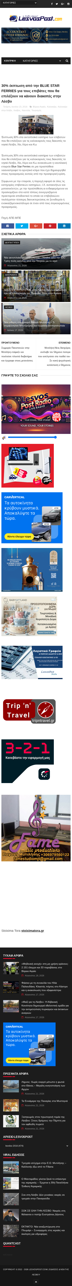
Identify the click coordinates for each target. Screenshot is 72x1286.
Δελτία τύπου (12, 243)
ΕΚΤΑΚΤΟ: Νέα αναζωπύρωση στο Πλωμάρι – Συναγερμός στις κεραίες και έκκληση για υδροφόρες (43, 1230)
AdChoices (7, 1255)
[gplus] (62, 4)
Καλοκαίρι (51, 107)
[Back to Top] (36, 1281)
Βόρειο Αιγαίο (39, 107)
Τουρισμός (36, 110)
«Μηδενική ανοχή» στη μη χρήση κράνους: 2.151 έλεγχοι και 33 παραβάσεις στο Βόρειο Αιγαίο (45, 967)
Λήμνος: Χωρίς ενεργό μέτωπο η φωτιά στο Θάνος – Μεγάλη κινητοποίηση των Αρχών (43, 1085)
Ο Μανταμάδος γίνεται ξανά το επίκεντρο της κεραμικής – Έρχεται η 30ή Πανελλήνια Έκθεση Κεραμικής (44, 1182)
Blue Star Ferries (21, 166)
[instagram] (68, 4)
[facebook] (52, 4)
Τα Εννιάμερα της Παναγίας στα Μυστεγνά (44, 1101)
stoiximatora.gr (32, 930)
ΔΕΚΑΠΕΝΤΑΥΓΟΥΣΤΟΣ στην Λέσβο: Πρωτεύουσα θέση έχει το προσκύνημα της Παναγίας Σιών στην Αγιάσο (35, 292)
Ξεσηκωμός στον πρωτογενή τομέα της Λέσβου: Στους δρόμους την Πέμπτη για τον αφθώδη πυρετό (43, 1120)
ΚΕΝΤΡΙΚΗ (10, 61)
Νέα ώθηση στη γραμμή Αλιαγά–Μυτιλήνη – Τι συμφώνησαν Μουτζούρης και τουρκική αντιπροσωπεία (34, 324)
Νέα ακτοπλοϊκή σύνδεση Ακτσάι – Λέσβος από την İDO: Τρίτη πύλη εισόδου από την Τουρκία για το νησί (35, 259)
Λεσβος (16, 110)
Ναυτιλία (26, 110)
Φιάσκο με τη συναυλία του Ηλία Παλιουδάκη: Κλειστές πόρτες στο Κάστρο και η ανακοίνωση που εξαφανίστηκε (44, 986)
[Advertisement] (36, 897)
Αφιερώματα (11, 275)
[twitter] (57, 4)
